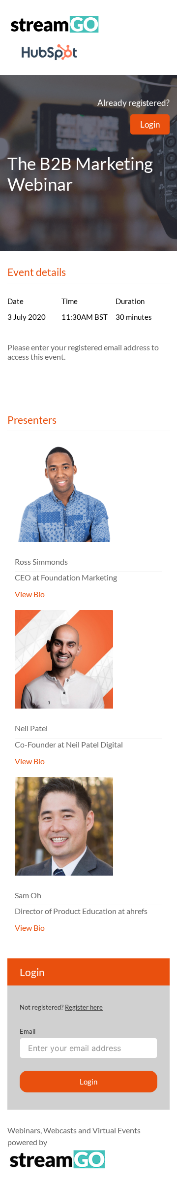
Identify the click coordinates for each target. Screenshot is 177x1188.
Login (150, 124)
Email (27, 1031)
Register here (84, 1007)
